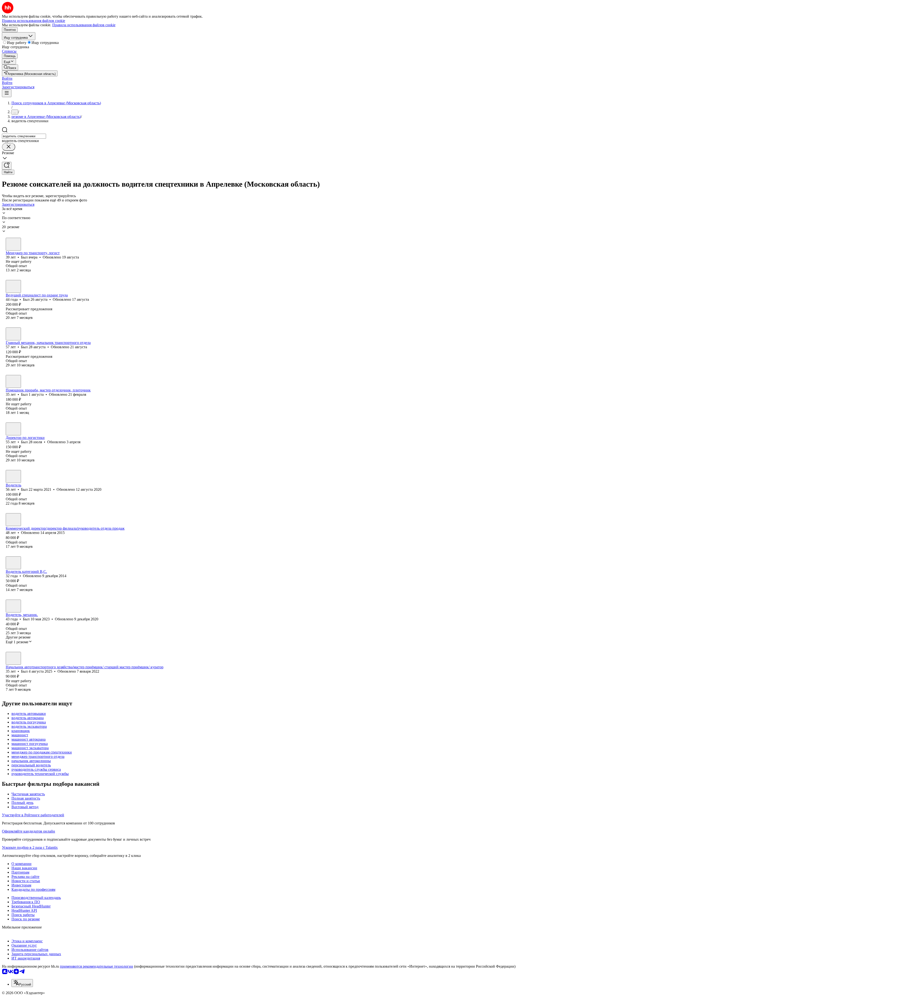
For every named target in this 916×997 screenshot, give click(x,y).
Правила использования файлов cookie (83, 25)
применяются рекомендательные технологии (96, 966)
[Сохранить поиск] (6, 166)
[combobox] (24, 136)
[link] (10, 67)
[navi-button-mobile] (6, 93)
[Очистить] (8, 147)
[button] (7, 78)
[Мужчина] (13, 244)
